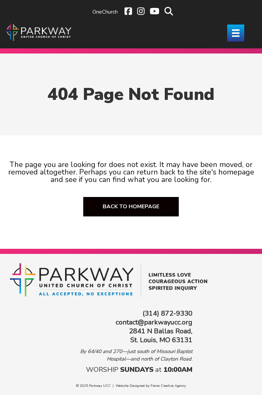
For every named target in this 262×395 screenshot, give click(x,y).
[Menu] (235, 33)
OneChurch (105, 12)
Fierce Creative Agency (168, 385)
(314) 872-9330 (167, 313)
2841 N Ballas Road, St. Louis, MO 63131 (160, 335)
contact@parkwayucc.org (154, 322)
